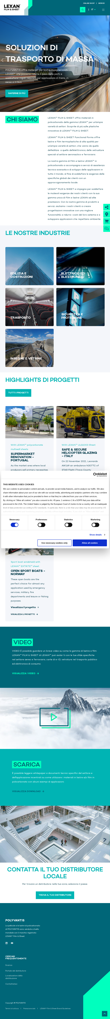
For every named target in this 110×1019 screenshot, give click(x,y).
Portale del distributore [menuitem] (15, 971)
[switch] (41, 525)
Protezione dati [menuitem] (29, 1009)
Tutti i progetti (18, 393)
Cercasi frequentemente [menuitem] (12, 958)
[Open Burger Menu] (103, 10)
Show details (95, 535)
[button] (2, 60)
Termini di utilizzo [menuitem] (12, 1009)
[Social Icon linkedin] (7, 943)
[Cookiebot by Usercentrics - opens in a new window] (95, 475)
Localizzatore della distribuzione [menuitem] (13, 977)
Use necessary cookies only (54, 543)
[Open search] (82, 9)
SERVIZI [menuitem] (101, 3)
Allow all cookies (90, 543)
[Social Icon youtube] (11, 943)
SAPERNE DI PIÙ (16, 93)
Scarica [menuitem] (8, 965)
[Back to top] (104, 1013)
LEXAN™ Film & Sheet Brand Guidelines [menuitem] (55, 1009)
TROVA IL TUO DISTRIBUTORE (55, 895)
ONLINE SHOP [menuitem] (89, 3)
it (92, 10)
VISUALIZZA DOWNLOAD (26, 791)
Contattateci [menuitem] (11, 984)
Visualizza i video (23, 673)
